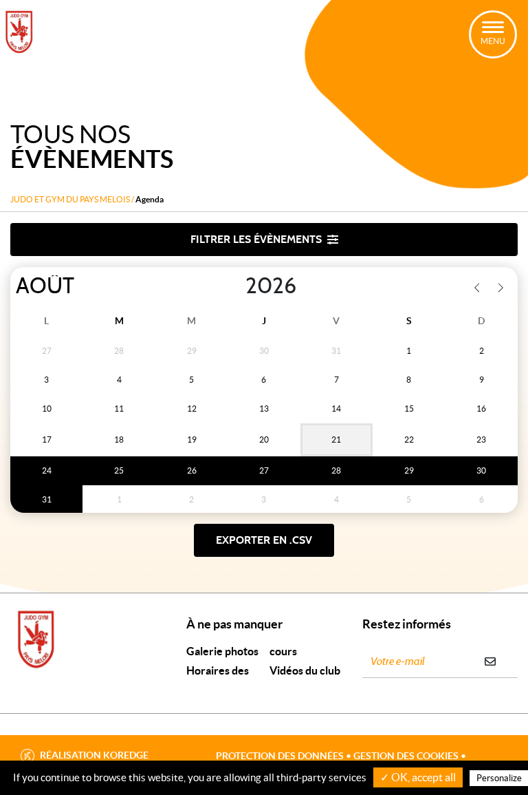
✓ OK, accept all (418, 777)
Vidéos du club (305, 670)
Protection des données (280, 755)
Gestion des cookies (406, 755)
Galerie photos (222, 651)
